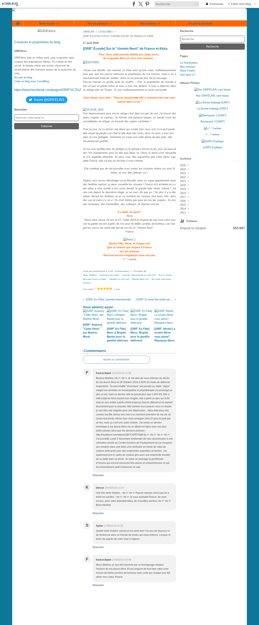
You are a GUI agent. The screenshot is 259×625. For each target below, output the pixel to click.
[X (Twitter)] (140, 4)
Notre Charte (187, 70)
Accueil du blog (23, 77)
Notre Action (47, 23)
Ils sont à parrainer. (201, 23)
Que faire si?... (188, 74)
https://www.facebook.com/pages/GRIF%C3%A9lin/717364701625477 (64, 90)
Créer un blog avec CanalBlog (31, 81)
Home (18, 21)
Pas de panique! (98, 23)
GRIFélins (88, 31)
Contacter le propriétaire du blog (37, 42)
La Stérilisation (188, 62)
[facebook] (133, 4)
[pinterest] (147, 4)
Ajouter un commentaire (116, 359)
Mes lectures (148, 23)
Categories (105, 31)
